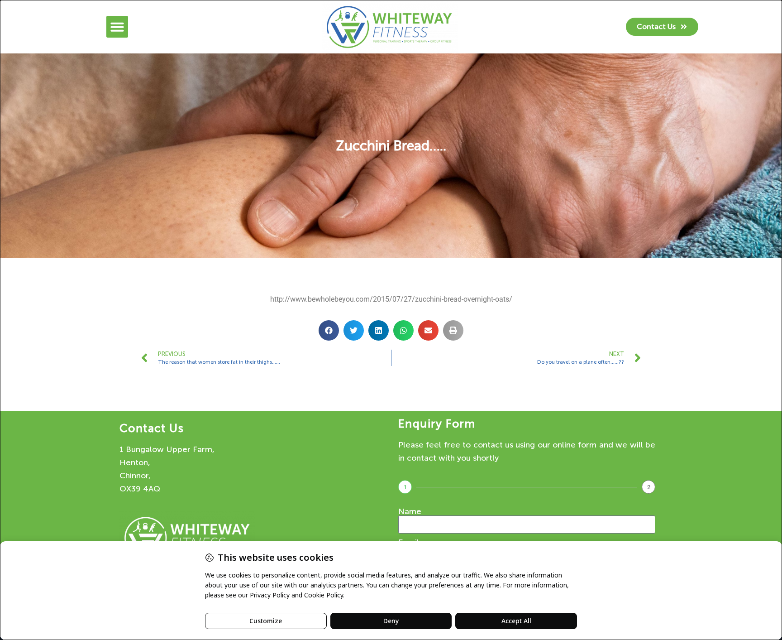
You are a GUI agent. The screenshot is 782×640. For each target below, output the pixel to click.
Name (409, 511)
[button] (117, 27)
